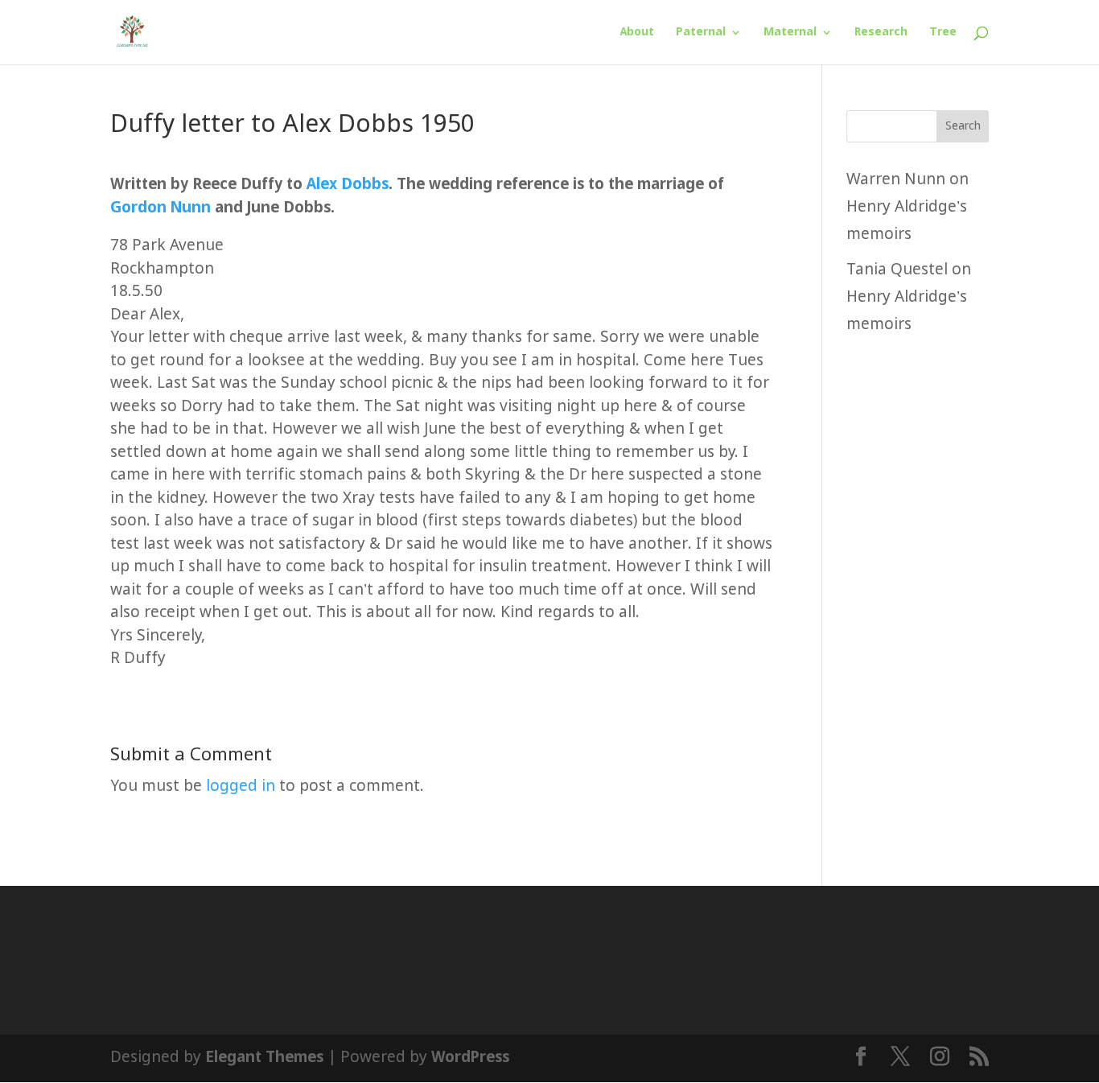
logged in (240, 786)
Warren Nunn (895, 180)
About (637, 33)
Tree (943, 33)
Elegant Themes (264, 1058)
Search (963, 126)
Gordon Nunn (160, 208)
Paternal (701, 33)
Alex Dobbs (348, 185)
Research (881, 33)
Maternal (790, 33)
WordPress (470, 1058)
